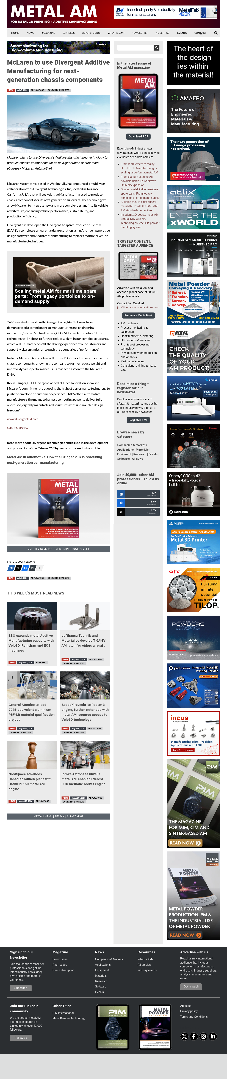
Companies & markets (132, 445)
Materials (142, 449)
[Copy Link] (32, 568)
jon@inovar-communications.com (138, 307)
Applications (37, 90)
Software (123, 458)
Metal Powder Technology (68, 1018)
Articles (69, 32)
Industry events (147, 970)
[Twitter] (18, 568)
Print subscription (63, 970)
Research (139, 454)
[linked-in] (213, 1036)
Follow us (21, 1037)
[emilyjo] (25, 568)
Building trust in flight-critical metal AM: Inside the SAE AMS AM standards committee (140, 206)
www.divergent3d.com (22, 419)
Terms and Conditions (194, 1016)
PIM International (63, 1012)
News (30, 32)
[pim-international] (113, 1028)
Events (182, 32)
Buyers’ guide (91, 32)
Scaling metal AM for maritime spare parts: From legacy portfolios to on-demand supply (140, 193)
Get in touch (191, 986)
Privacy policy (189, 1011)
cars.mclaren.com (19, 427)
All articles (144, 964)
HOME (15, 32)
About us (185, 1005)
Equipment (41, 663)
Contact (200, 32)
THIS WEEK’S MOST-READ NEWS (35, 593)
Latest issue (60, 959)
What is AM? (116, 32)
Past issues (59, 964)
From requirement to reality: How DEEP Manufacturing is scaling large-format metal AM (139, 168)
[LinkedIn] (11, 568)
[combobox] (138, 48)
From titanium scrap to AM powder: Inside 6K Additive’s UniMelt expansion (138, 181)
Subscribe (20, 987)
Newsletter (140, 32)
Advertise (162, 32)
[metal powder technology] (156, 1028)
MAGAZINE (48, 32)
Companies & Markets (58, 90)
